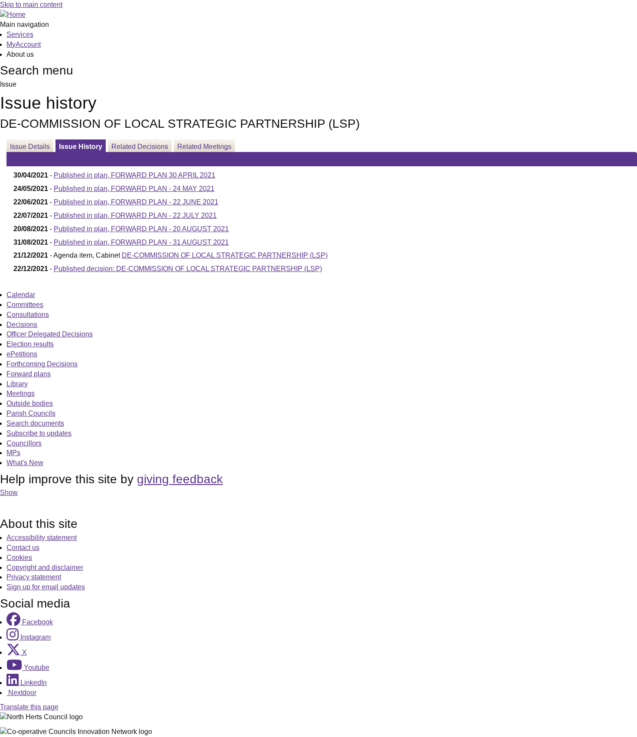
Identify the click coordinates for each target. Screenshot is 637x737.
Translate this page (29, 707)
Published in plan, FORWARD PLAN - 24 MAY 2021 (134, 188)
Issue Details (30, 146)
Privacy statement (33, 577)
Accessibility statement (41, 537)
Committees (24, 304)
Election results (30, 344)
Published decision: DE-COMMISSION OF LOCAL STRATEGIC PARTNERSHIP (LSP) (188, 268)
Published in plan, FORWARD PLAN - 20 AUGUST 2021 (141, 229)
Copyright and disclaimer (44, 567)
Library (17, 384)
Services (19, 34)
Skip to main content (31, 4)
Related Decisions (139, 146)
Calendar (20, 294)
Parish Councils (30, 413)
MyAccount (23, 44)
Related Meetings (204, 146)
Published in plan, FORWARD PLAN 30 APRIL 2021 (134, 175)
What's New (24, 462)
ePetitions (21, 354)
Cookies (19, 557)
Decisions (21, 324)
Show (9, 492)
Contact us (22, 547)
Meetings (20, 393)
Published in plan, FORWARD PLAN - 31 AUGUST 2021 (141, 242)
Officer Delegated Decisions (49, 334)
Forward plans (28, 374)
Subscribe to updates (39, 433)
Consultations (27, 314)
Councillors (24, 443)
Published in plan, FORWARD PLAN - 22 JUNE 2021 (136, 202)
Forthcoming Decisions (42, 364)
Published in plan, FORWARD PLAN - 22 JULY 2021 (135, 215)
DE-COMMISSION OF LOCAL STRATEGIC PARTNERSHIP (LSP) (225, 255)
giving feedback (180, 479)
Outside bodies (29, 403)
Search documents (35, 423)
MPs (13, 452)
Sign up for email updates (45, 587)
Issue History (80, 146)
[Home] (13, 14)
